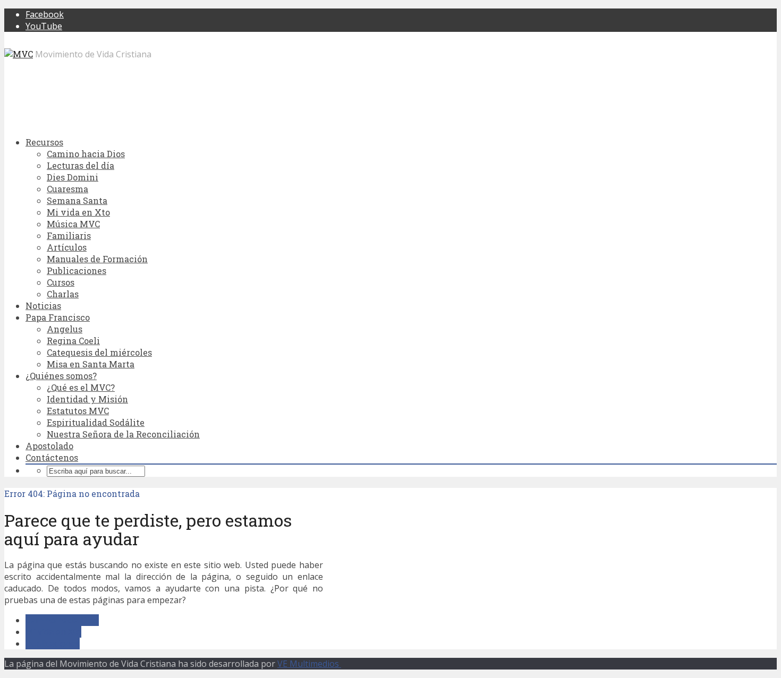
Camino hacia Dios (86, 153)
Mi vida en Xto (78, 212)
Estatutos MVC (78, 410)
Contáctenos (52, 457)
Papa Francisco (58, 317)
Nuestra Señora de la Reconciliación (123, 434)
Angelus (64, 328)
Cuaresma (67, 188)
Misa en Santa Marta (90, 364)
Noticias (43, 305)
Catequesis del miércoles (99, 352)
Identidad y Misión (87, 399)
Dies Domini (72, 177)
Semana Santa (77, 200)
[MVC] (18, 53)
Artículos (67, 247)
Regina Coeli (73, 340)
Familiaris (69, 235)
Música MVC (73, 223)
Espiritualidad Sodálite (96, 422)
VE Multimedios (309, 664)
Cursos (60, 282)
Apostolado (49, 445)
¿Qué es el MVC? (81, 387)
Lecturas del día (80, 165)
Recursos (44, 142)
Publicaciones (76, 270)
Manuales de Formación (97, 258)
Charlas (63, 293)
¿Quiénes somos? (61, 375)
